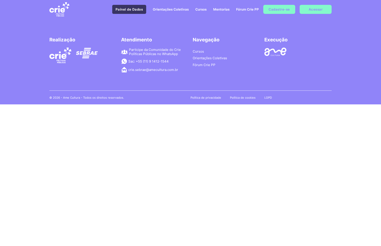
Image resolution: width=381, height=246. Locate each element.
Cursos (201, 9)
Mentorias (221, 9)
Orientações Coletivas (171, 9)
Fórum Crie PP (247, 9)
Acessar (316, 9)
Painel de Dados (129, 9)
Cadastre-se (279, 9)
